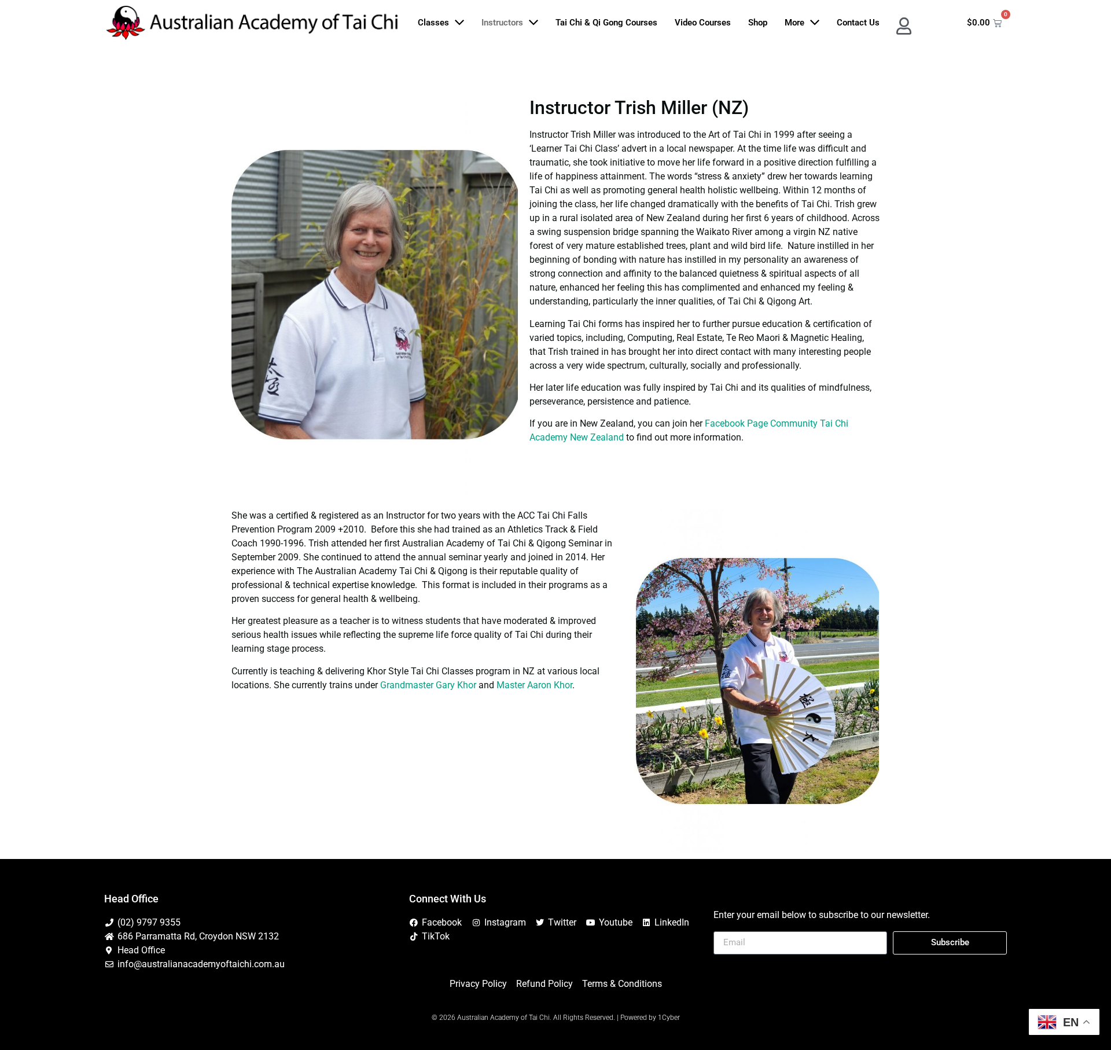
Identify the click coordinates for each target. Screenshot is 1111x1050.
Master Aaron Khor (534, 685)
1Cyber (669, 1018)
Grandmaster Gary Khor (428, 685)
